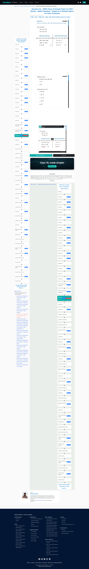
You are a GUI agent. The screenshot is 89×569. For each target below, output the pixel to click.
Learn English (64, 518)
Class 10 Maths (33, 531)
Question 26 (17, 166)
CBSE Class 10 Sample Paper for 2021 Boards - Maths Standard (22, 347)
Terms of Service (39, 562)
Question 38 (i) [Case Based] (21, 267)
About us (28, 562)
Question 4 (64, 207)
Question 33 (21, 211)
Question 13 (21, 98)
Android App (18, 518)
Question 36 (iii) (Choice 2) (19, 243)
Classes (20, 2)
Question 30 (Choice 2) (21, 193)
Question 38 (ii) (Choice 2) (21, 276)
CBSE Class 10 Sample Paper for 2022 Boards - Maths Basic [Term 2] (22, 332)
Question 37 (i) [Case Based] (21, 248)
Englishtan (63, 529)
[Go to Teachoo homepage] (7, 2)
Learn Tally (63, 522)
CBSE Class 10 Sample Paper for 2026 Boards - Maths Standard (22, 298)
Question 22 (60, 304)
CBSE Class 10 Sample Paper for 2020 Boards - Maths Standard (22, 355)
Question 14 (21, 102)
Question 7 (17, 71)
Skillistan (32, 524)
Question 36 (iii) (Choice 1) (19, 239)
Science (31, 2)
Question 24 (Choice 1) (62, 314)
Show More (52, 180)
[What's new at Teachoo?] (78, 2)
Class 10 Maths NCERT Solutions (51, 532)
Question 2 (64, 196)
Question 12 (17, 93)
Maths (26, 2)
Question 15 (60, 263)
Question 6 (21, 66)
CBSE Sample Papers (65, 533)
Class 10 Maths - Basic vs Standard (67, 531)
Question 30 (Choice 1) (19, 189)
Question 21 (21, 135)
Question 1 (17, 44)
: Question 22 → (41, 155)
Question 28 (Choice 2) (19, 180)
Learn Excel (63, 520)
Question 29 (21, 184)
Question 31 (60, 375)
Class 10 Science (34, 533)
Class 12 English (34, 540)
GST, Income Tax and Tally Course (36, 518)
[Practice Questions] (80, 2)
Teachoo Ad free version (35, 520)
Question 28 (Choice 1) (21, 175)
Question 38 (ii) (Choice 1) (63, 467)
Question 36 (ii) (21, 234)
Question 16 (21, 111)
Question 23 (21, 144)
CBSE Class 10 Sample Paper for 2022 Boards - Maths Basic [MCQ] (22, 342)
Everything (14, 2)
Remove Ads (64, 155)
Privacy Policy (44, 562)
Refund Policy (50, 562)
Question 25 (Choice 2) (21, 162)
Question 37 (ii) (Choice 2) (19, 257)
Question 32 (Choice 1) (21, 202)
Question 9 (17, 80)
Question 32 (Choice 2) (62, 387)
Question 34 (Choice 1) (62, 398)
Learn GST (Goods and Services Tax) (68, 524)
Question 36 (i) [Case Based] (21, 230)
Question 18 (21, 120)
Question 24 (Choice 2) (19, 153)
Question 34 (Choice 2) (21, 220)
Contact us (33, 562)
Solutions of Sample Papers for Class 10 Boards (27, 6)
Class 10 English (34, 535)
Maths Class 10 (16, 6)
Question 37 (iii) (17, 262)
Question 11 (21, 89)
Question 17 (60, 273)
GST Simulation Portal (34, 526)
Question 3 (21, 53)
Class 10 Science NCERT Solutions (52, 554)
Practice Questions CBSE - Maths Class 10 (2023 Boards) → (21, 286)
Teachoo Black (39, 500)
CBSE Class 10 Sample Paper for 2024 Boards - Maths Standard (22, 311)
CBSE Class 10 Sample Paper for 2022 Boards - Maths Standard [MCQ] (22, 337)
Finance (36, 2)
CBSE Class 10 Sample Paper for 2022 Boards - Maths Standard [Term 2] (22, 327)
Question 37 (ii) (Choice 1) (21, 253)
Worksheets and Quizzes (35, 522)
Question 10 (21, 84)
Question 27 (21, 171)
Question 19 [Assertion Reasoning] (21, 125)
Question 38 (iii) (61, 479)
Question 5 (17, 62)
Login (84, 2)
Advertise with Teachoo (58, 562)
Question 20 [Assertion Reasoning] (21, 131)
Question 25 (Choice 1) (19, 157)
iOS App (17, 520)
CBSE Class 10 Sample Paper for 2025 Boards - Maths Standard (22, 306)
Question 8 (21, 75)
